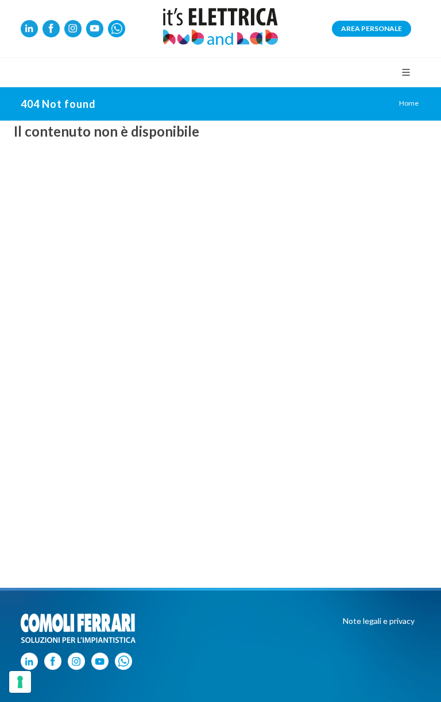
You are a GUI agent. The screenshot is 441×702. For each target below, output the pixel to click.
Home (409, 103)
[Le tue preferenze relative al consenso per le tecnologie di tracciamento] (20, 682)
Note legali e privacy (379, 621)
